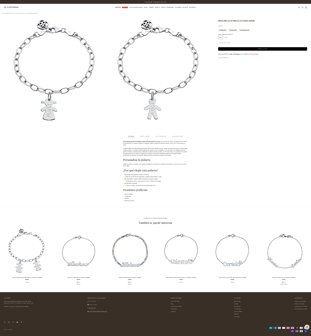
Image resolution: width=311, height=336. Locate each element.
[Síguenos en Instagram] (9, 322)
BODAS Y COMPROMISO (167, 7)
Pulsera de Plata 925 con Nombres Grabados (284, 277)
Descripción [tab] (131, 136)
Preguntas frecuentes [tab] (177, 136)
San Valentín (237, 306)
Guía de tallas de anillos (301, 309)
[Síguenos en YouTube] (17, 322)
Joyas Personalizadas (7, 13)
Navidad (236, 303)
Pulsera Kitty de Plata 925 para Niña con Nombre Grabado (181, 277)
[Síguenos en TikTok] (21, 322)
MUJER (146, 7)
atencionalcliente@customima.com (98, 311)
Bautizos (236, 314)
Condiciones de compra (301, 306)
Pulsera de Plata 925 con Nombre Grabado (78, 277)
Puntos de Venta (175, 301)
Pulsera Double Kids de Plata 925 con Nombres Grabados (27, 277)
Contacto (173, 311)
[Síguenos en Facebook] (5, 322)
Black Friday (237, 301)
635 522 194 (92, 308)
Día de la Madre (238, 311)
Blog (172, 303)
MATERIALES (192, 7)
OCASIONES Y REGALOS (181, 7)
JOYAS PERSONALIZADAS (136, 7)
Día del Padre (237, 309)
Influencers (174, 309)
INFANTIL (157, 7)
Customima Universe (176, 306)
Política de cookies (299, 303)
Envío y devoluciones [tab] (160, 136)
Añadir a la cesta (262, 49)
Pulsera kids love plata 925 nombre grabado (26, 13)
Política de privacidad (300, 301)
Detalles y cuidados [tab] (145, 136)
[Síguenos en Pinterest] (13, 322)
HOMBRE (151, 7)
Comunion (236, 316)
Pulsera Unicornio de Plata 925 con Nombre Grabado (232, 277)
